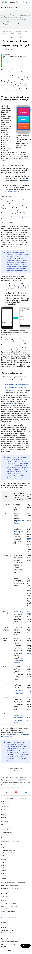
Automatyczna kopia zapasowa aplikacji (17, 384)
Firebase (3, 927)
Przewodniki (19, 33)
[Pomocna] (20, 37)
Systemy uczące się (6, 827)
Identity (14, 7)
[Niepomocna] (23, 37)
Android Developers (6, 31)
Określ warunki (17, 611)
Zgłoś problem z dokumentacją (9, 906)
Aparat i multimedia (6, 832)
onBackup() (19, 690)
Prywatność (4, 835)
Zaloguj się (26, 2)
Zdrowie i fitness (5, 829)
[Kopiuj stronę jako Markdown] (8, 49)
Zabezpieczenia (5, 806)
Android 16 (4, 865)
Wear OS (3, 847)
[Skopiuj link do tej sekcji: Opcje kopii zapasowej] (25, 373)
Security (4, 7)
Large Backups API (10, 390)
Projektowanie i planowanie (20, 31)
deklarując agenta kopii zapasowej (18, 521)
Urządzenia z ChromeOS (8, 850)
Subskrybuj (26, 945)
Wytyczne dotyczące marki (10, 941)
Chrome (3, 925)
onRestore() (20, 693)
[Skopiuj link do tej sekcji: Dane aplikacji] (13, 197)
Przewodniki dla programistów (9, 888)
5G (2, 837)
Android (3, 801)
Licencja (12, 939)
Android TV (4, 855)
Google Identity (12, 191)
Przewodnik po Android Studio (9, 885)
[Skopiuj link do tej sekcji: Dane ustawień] (14, 223)
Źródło (3, 809)
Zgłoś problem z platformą (8, 903)
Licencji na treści (22, 779)
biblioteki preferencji (19, 288)
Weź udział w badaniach (8, 911)
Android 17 (4, 862)
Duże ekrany (4, 845)
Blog (2, 814)
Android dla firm (5, 804)
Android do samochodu (7, 853)
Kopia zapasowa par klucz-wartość (15, 387)
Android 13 (4, 873)
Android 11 (4, 878)
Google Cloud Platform (7, 930)
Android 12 (4, 876)
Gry (2, 824)
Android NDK (4, 896)
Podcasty (3, 817)
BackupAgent (18, 531)
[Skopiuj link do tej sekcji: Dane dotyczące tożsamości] (25, 165)
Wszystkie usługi (6, 933)
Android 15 (4, 868)
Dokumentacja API (6, 891)
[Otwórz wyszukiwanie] (17, 2)
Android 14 (4, 870)
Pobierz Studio (5, 893)
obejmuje (10, 404)
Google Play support (6, 909)
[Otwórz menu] (2, 2)
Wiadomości (4, 812)
